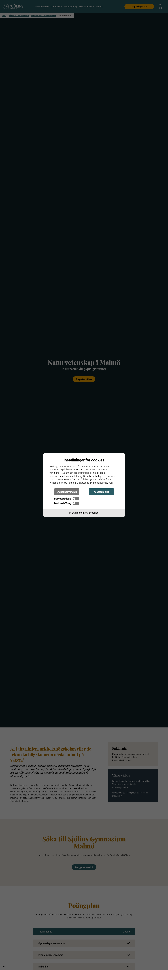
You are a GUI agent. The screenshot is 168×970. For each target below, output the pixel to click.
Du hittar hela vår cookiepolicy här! (95, 482)
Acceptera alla (101, 491)
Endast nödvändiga (67, 491)
